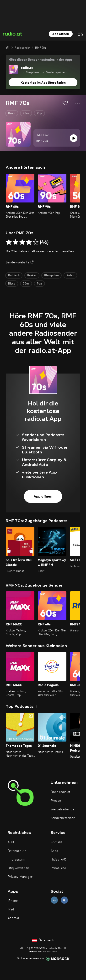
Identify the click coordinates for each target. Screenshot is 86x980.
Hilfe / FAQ (58, 859)
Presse (56, 800)
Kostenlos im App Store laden (43, 82)
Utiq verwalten (18, 868)
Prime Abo (58, 868)
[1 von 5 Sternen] (8, 242)
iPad (11, 909)
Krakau (32, 275)
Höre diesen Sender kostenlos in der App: (40, 59)
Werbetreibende (62, 809)
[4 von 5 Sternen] (29, 242)
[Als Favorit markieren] (65, 103)
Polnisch (14, 275)
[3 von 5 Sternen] (22, 242)
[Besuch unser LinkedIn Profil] (54, 900)
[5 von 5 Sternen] (35, 242)
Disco (11, 113)
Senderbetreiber (63, 818)
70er (26, 113)
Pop (39, 113)
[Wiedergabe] (73, 138)
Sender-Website (17, 262)
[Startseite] (8, 47)
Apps (54, 851)
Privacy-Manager (20, 877)
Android (13, 918)
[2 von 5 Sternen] (15, 242)
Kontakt (56, 842)
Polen (70, 275)
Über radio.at (60, 792)
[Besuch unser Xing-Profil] (64, 900)
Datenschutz (17, 851)
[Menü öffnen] (80, 34)
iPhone (13, 901)
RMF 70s (42, 141)
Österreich (46, 940)
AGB (11, 842)
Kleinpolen (51, 275)
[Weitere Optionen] (77, 103)
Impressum (16, 859)
